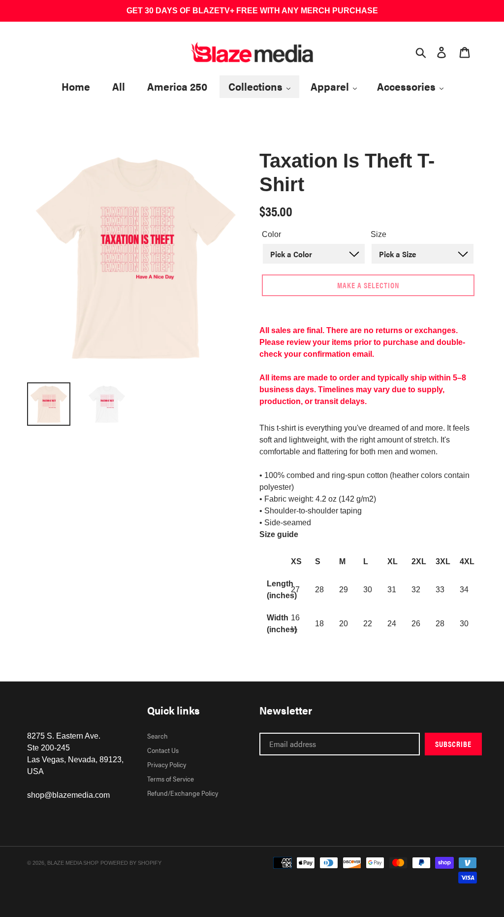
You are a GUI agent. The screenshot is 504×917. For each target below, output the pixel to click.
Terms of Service (170, 778)
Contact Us (163, 750)
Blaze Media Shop (72, 863)
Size (378, 234)
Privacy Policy (166, 764)
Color (271, 234)
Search (157, 736)
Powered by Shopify (130, 863)
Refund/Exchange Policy (182, 793)
